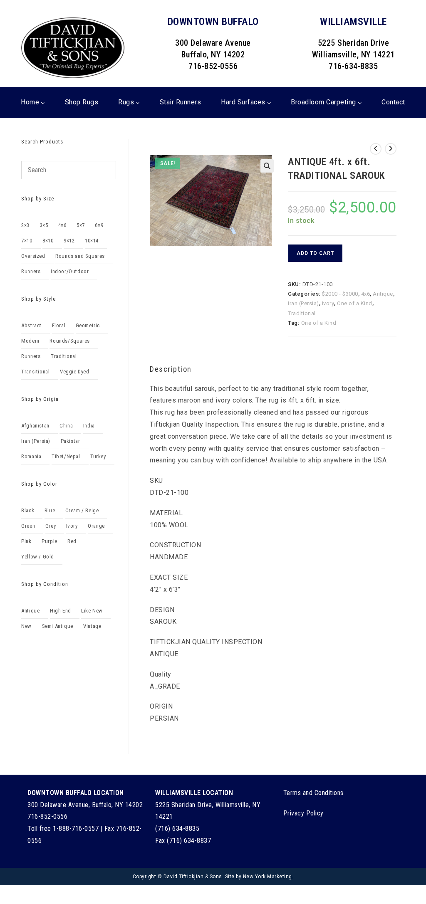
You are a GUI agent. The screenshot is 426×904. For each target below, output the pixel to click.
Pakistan (71, 441)
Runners (30, 271)
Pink (26, 541)
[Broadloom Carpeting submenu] (360, 102)
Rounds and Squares (80, 256)
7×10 (26, 240)
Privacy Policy (303, 813)
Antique (383, 294)
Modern (30, 341)
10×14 (92, 240)
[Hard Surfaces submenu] (269, 102)
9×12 (69, 240)
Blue (50, 510)
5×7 (81, 225)
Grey (50, 526)
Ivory (328, 303)
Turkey (98, 456)
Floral (59, 325)
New (26, 626)
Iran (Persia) (303, 303)
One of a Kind (354, 303)
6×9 (99, 225)
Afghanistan (35, 425)
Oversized (33, 256)
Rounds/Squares (69, 341)
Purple (49, 541)
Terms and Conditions (313, 793)
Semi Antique (57, 626)
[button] (267, 166)
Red (72, 541)
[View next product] (390, 149)
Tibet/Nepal (66, 456)
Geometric (88, 325)
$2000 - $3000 (340, 294)
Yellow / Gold (37, 556)
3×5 (44, 225)
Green (28, 526)
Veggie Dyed (74, 371)
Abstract (31, 325)
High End (60, 611)
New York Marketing (267, 876)
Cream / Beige (82, 510)
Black (27, 510)
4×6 (62, 225)
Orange (96, 526)
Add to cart (315, 253)
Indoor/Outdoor (70, 271)
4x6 (365, 294)
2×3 (25, 225)
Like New (92, 611)
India (89, 425)
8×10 (47, 240)
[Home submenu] (43, 102)
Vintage (92, 626)
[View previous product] (375, 149)
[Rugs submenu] (138, 102)
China (66, 425)
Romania (31, 456)
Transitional (35, 371)
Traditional (302, 313)
